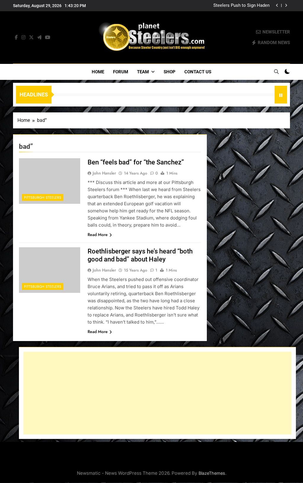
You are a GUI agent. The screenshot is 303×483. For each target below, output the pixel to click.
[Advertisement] (157, 393)
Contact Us (197, 72)
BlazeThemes (212, 473)
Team (143, 72)
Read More (98, 235)
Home (98, 72)
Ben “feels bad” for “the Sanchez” (136, 162)
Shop (169, 72)
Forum (120, 72)
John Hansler (104, 173)
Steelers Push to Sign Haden (241, 5)
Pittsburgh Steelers (42, 197)
